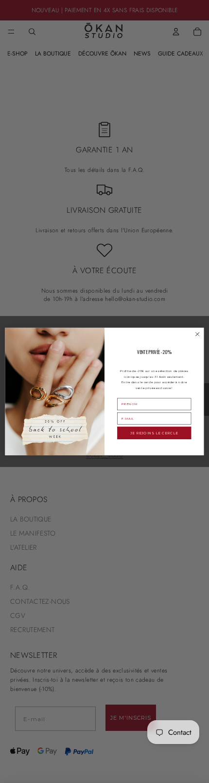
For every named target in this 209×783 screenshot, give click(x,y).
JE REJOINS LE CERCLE (154, 433)
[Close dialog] (197, 334)
